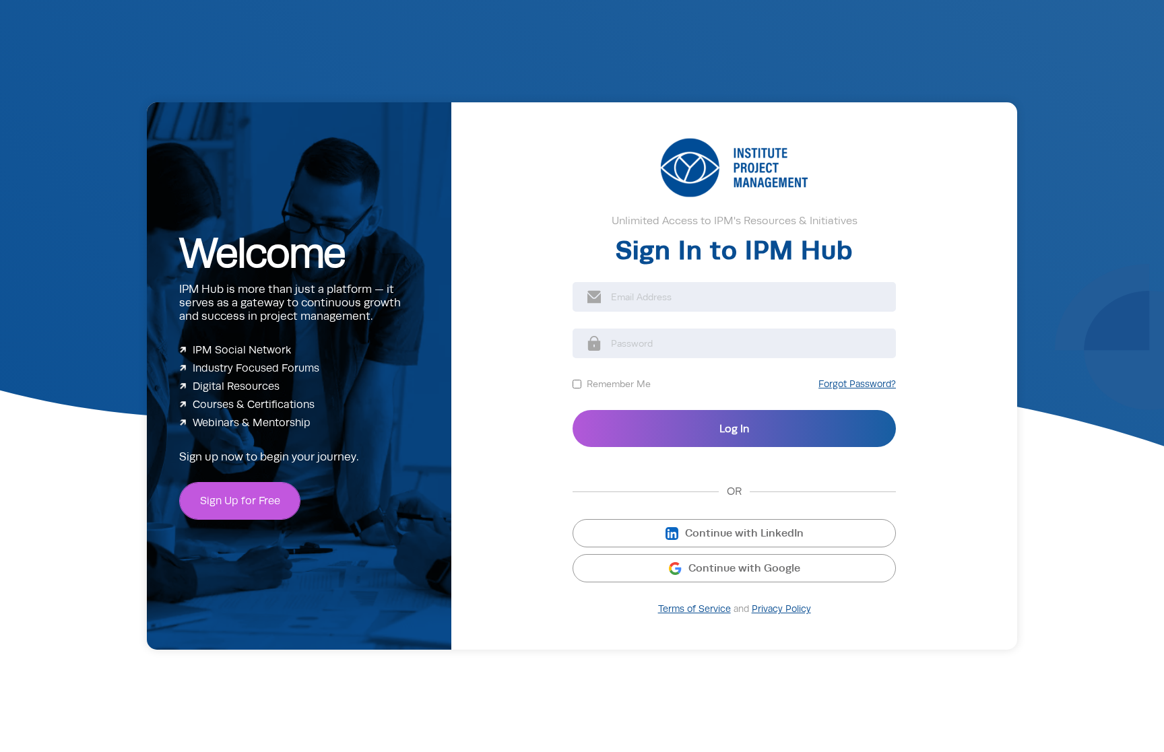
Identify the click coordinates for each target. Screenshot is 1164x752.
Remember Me (619, 383)
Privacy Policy (781, 609)
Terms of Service (694, 609)
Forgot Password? (857, 384)
